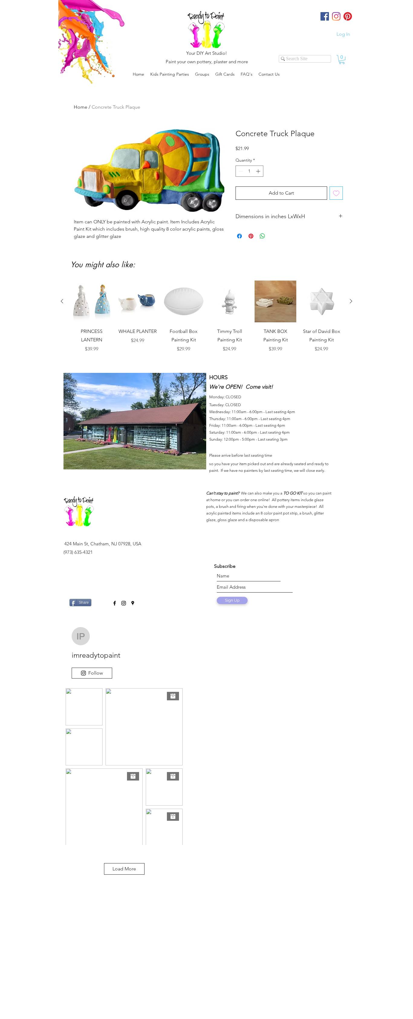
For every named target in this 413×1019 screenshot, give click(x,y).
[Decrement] (240, 171)
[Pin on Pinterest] (251, 236)
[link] (342, 59)
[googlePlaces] (133, 603)
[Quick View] (91, 301)
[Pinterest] (347, 16)
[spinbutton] (249, 171)
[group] (206, 320)
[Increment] (258, 171)
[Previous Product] (62, 301)
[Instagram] (336, 16)
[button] (202, 74)
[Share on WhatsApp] (262, 236)
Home (80, 107)
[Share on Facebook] (239, 236)
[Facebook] (324, 16)
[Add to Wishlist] (336, 193)
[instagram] (124, 603)
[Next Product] (351, 301)
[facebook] (115, 603)
